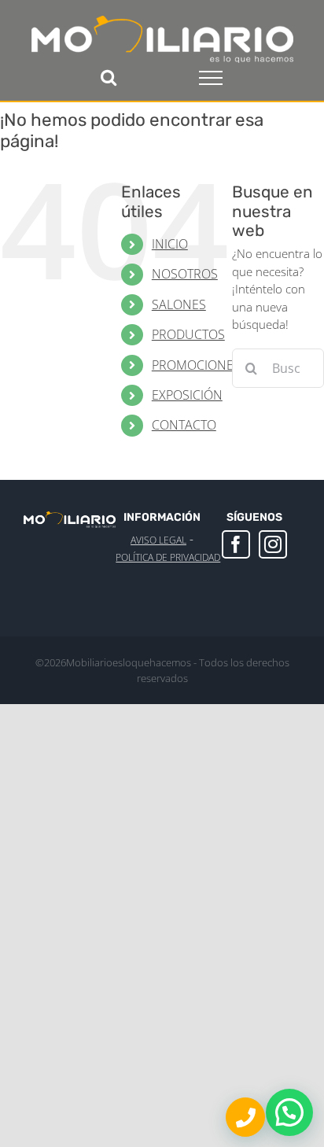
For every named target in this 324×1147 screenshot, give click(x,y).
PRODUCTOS (188, 334)
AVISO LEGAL (158, 540)
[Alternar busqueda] (108, 77)
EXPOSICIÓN (187, 395)
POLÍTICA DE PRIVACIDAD (168, 557)
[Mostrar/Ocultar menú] (211, 78)
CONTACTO (184, 424)
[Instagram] (273, 544)
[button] (289, 1112)
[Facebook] (236, 544)
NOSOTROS (185, 273)
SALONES (179, 304)
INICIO (170, 244)
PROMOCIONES (196, 365)
